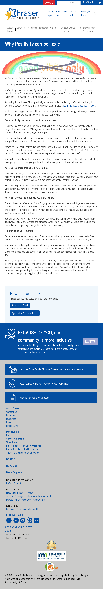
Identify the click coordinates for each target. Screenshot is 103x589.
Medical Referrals (74, 13)
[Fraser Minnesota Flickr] (36, 520)
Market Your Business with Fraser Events (25, 500)
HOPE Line (11, 466)
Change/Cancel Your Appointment (57, 13)
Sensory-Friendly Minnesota (87, 29)
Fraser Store (12, 426)
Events (9, 422)
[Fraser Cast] (29, 520)
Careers (54, 28)
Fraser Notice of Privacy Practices (23, 445)
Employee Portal (86, 13)
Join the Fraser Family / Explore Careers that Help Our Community (51, 369)
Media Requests (14, 472)
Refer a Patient (13, 483)
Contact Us (11, 412)
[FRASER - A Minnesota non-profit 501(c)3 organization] (25, 13)
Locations (10, 415)
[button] (95, 13)
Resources (32, 28)
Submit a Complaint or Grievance (23, 452)
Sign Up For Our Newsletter (25, 313)
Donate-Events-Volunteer (68, 29)
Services (21, 28)
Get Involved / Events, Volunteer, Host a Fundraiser (44, 383)
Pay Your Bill (12, 432)
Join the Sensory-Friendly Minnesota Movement (28, 496)
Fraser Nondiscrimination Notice (22, 449)
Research (43, 28)
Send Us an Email (20, 305)
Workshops (11, 442)
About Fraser (10, 29)
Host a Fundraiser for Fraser (19, 493)
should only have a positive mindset (78, 105)
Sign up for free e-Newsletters (35, 398)
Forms (9, 435)
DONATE (49, 3)
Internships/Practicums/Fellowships (23, 509)
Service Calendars (15, 439)
